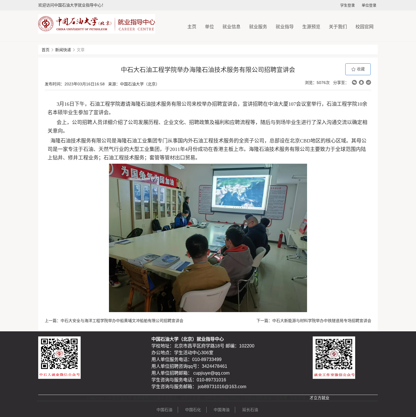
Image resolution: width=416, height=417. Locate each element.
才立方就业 (319, 398)
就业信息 (231, 26)
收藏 (360, 69)
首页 (46, 49)
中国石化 (193, 409)
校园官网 (364, 26)
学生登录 (347, 5)
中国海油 (222, 409)
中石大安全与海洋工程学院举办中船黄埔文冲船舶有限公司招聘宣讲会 (122, 320)
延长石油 (250, 409)
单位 (209, 26)
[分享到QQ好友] (361, 82)
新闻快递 (63, 49)
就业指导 (285, 26)
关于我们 (338, 26)
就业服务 (258, 26)
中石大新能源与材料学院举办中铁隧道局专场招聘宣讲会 (321, 320)
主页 (191, 26)
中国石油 (164, 409)
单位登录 (369, 5)
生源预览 (311, 26)
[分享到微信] (354, 82)
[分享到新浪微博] (368, 82)
